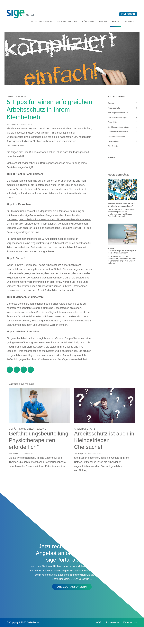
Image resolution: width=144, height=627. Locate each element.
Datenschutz (130, 622)
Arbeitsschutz (17, 96)
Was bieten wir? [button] (67, 21)
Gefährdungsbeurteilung (27, 428)
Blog (115, 21)
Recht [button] (103, 21)
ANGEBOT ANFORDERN (72, 586)
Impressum (112, 622)
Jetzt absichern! (41, 21)
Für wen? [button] (88, 21)
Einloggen (128, 14)
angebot (129, 21)
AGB (99, 622)
